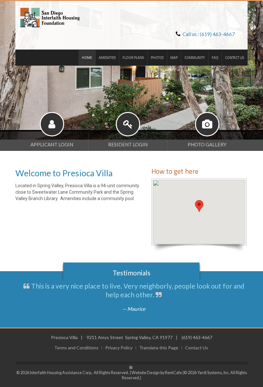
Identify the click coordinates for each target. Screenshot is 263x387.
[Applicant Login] (51, 138)
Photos (157, 57)
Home (87, 57)
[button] (199, 206)
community (194, 57)
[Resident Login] (128, 138)
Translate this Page (158, 347)
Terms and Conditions (76, 347)
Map (174, 57)
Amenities (107, 57)
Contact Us (234, 57)
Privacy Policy (118, 347)
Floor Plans (133, 57)
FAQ (215, 57)
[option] (131, 70)
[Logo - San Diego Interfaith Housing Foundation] (47, 17)
